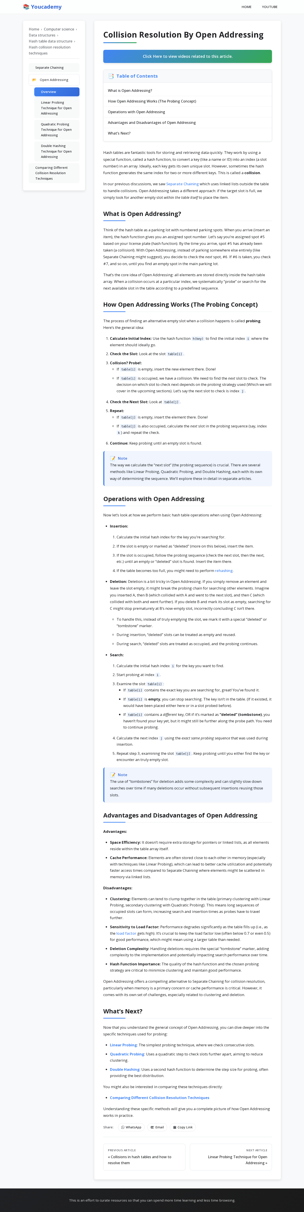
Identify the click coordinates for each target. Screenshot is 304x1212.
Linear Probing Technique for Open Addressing (56, 108)
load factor (126, 933)
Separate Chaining (182, 183)
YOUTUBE (270, 6)
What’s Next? (119, 133)
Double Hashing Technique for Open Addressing (56, 151)
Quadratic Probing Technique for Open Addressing (56, 129)
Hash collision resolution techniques (50, 50)
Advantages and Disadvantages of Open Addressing (152, 122)
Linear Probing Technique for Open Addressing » (237, 1156)
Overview (48, 92)
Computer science (59, 29)
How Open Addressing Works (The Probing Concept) (152, 101)
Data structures (42, 35)
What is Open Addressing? (130, 90)
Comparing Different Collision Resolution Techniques (51, 173)
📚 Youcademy (42, 6)
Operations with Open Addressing (136, 111)
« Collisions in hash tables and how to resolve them (139, 1156)
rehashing (224, 570)
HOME (246, 6)
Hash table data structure (50, 41)
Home (34, 29)
